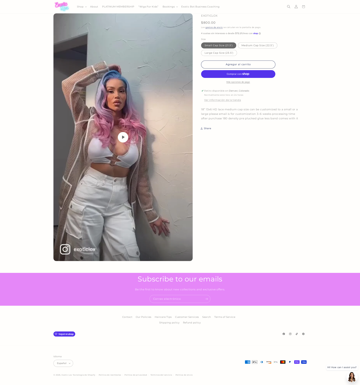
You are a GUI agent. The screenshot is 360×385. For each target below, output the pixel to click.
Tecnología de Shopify (84, 375)
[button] (81, 6)
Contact (127, 317)
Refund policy (192, 322)
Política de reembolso (110, 375)
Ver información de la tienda (222, 100)
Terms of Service (224, 317)
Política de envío (184, 375)
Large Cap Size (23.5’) (219, 52)
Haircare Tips (163, 317)
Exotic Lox (67, 375)
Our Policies (143, 317)
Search (206, 317)
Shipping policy (169, 322)
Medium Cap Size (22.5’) (257, 45)
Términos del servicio (161, 375)
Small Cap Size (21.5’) (219, 45)
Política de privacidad (135, 375)
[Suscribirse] (206, 299)
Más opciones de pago (238, 82)
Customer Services (187, 317)
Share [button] (207, 128)
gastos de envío (214, 27)
